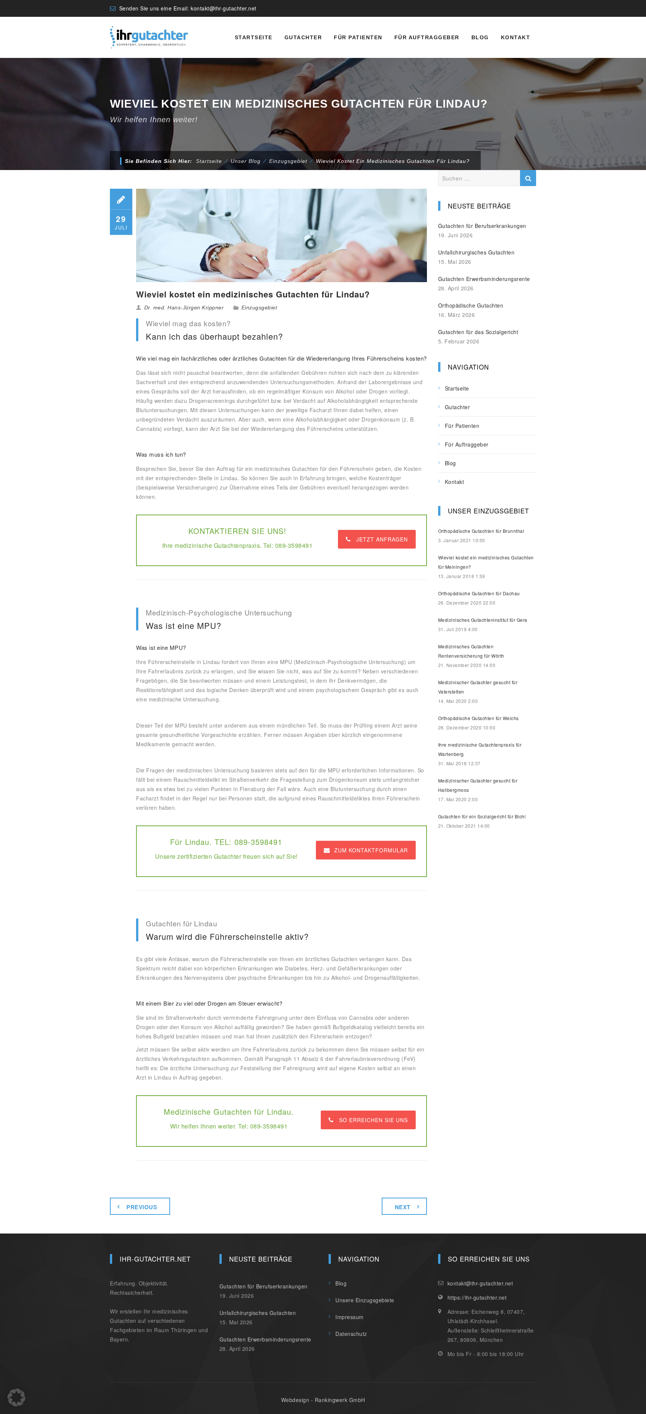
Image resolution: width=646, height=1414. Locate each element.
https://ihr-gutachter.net (477, 1297)
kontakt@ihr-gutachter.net (223, 8)
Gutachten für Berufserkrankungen (482, 225)
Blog (480, 37)
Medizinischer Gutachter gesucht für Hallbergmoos (478, 785)
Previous (141, 1207)
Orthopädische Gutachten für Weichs (478, 718)
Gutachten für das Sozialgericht (478, 332)
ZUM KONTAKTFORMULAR (371, 850)
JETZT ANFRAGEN (382, 539)
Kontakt (515, 37)
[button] (16, 1397)
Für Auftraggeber (426, 37)
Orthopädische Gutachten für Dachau (479, 593)
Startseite (254, 37)
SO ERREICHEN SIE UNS (373, 1120)
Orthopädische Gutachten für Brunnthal (481, 531)
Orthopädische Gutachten (471, 305)
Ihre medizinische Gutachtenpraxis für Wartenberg (480, 749)
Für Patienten (358, 37)
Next (402, 1207)
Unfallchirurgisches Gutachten (476, 252)
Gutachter (303, 37)
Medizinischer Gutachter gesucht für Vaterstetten (478, 687)
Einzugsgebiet (259, 308)
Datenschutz (351, 1333)
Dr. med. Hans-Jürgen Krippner (184, 308)
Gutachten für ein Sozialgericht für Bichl (482, 816)
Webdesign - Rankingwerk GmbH (323, 1400)
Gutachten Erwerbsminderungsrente (484, 279)
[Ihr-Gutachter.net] (149, 37)
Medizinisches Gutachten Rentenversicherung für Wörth (471, 651)
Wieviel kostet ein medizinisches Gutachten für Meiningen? (486, 562)
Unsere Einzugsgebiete (364, 1300)
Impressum (349, 1317)
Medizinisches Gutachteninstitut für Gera (482, 620)
